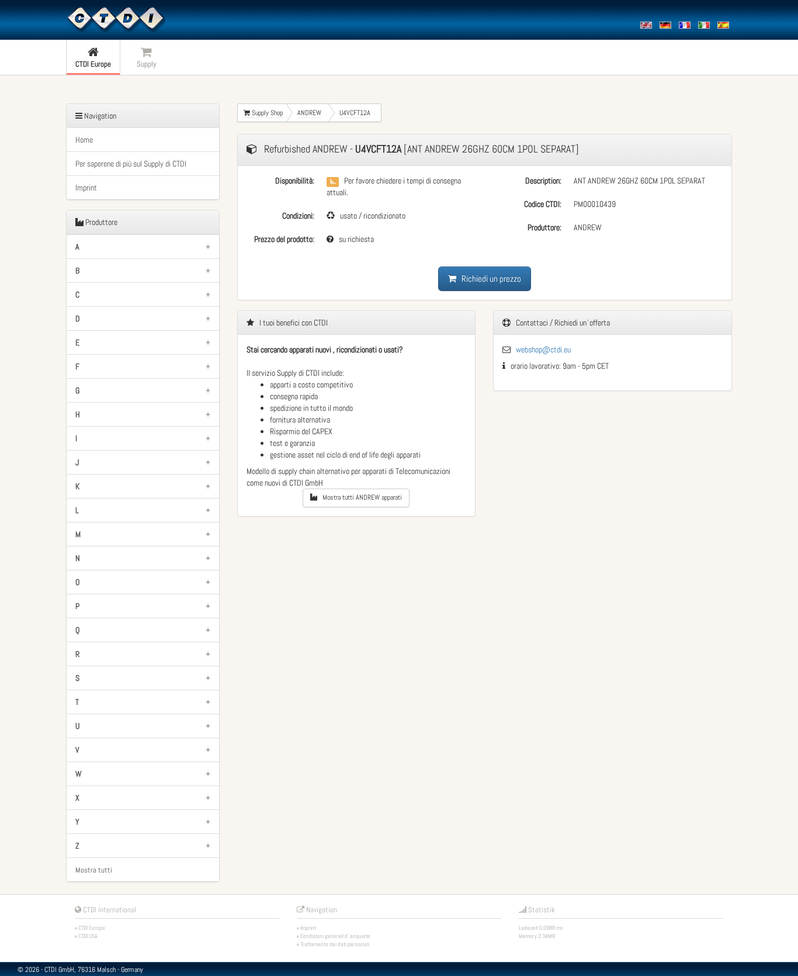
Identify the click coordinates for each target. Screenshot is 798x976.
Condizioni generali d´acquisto (335, 936)
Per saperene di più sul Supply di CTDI (130, 163)
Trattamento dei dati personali (334, 944)
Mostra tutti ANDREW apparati (359, 497)
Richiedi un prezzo (488, 278)
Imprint (86, 187)
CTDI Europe (91, 928)
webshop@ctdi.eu (543, 349)
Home (84, 139)
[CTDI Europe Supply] (115, 18)
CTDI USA (88, 936)
